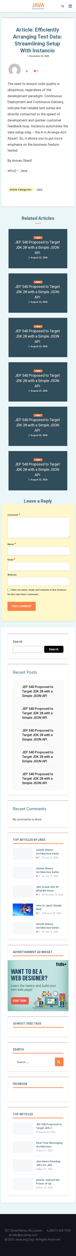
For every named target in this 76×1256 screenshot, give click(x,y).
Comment (13, 514)
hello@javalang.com (24, 1235)
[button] (61, 6)
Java (39, 189)
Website (12, 575)
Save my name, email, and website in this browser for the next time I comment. (36, 592)
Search (17, 641)
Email (11, 559)
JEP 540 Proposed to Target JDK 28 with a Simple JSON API (37, 691)
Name (11, 544)
